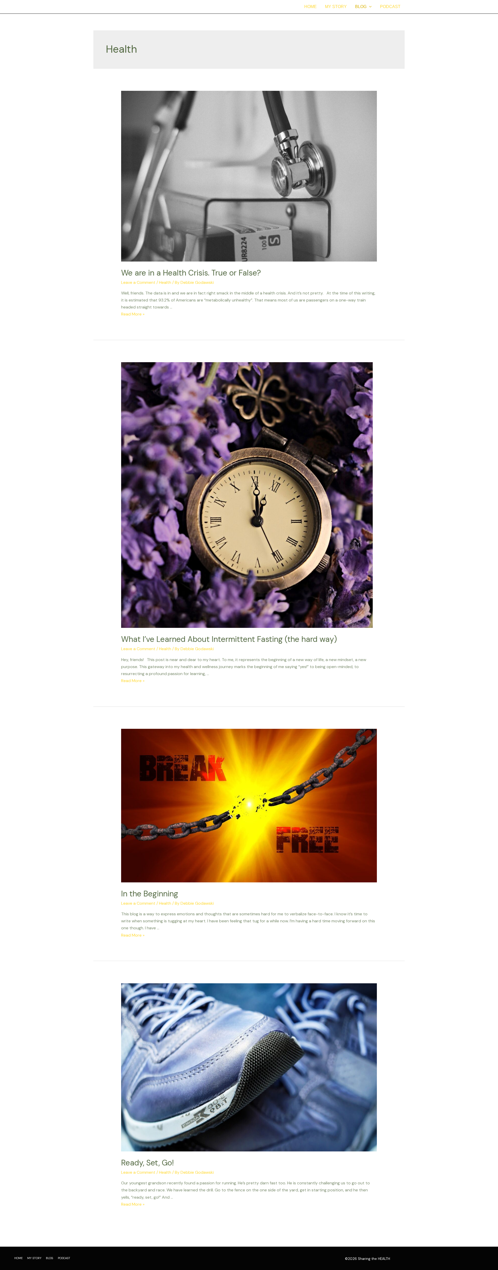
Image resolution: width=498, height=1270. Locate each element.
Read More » (132, 314)
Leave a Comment (138, 282)
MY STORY (336, 6)
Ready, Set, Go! (147, 1163)
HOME (310, 6)
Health (165, 282)
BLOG (360, 6)
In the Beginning (149, 894)
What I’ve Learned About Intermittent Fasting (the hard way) (229, 639)
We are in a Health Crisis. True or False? (191, 273)
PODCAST (390, 6)
